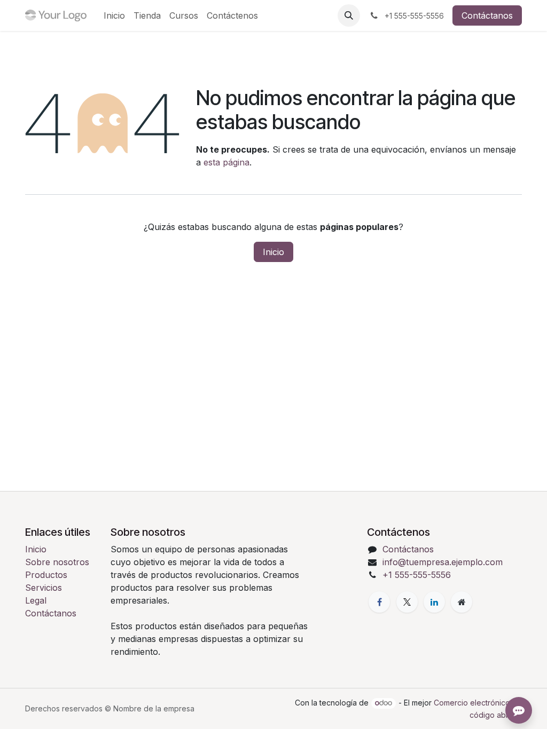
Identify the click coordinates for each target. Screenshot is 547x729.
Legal (35, 600)
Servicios (43, 587)
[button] (349, 15)
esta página (226, 162)
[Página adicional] (461, 602)
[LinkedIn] (434, 602)
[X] (407, 602)
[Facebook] (379, 602)
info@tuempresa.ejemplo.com (442, 562)
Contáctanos (487, 15)
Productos (46, 574)
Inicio (273, 252)
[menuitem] (114, 15)
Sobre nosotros (57, 562)
